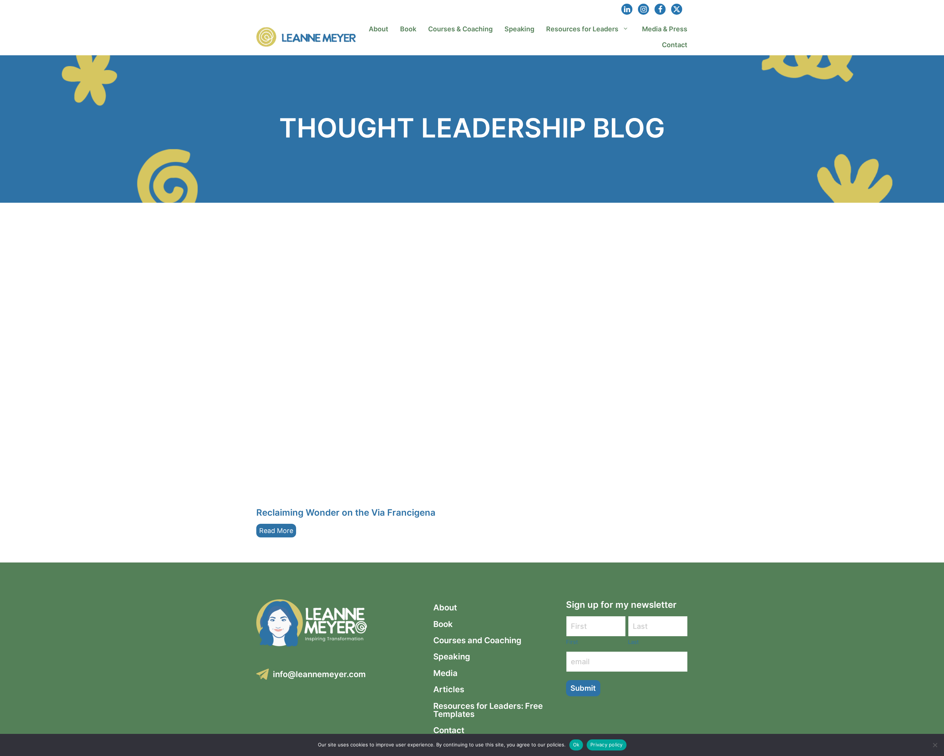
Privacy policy (606, 745)
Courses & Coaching (460, 29)
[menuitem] (378, 29)
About (378, 29)
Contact (674, 45)
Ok (576, 745)
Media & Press (664, 29)
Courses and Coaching (477, 640)
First (572, 641)
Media (445, 673)
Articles (448, 689)
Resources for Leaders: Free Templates (488, 710)
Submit (583, 688)
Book (408, 29)
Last (633, 641)
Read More (276, 530)
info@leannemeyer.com (319, 674)
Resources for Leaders (582, 29)
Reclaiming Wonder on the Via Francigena (345, 512)
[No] (934, 745)
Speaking (519, 29)
